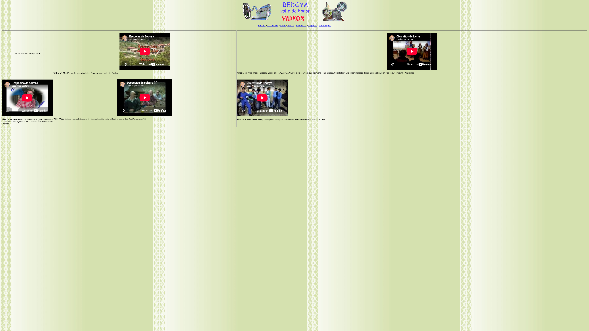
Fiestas (290, 25)
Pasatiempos (325, 25)
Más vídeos (272, 25)
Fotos (283, 25)
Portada (262, 25)
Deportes (312, 25)
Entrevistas (301, 25)
